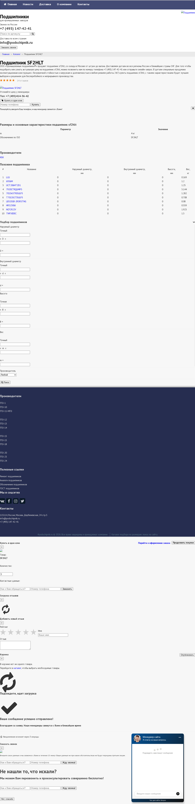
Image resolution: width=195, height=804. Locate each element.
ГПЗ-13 (3, 423)
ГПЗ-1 (3, 403)
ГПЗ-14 (3, 427)
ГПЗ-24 (3, 460)
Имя (40, 630)
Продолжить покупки (183, 543)
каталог (17, 668)
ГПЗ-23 (3, 456)
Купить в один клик (13, 100)
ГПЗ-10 (3, 407)
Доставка (45, 4)
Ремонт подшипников (10, 476)
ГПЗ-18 (3, 444)
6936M (9, 181)
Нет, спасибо (7, 799)
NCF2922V (11, 209)
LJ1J (8, 177)
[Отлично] (34, 632)
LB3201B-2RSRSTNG (16, 201)
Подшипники (14, 16)
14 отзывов (23, 80)
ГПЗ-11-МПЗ (6, 411)
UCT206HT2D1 (13, 185)
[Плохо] (4, 632)
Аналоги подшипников (11, 480)
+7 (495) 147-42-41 (16, 28)
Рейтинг (4, 626)
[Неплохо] (11, 632)
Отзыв (3, 638)
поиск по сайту (150, 534)
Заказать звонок (8, 47)
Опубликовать (187, 655)
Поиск (6, 382)
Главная (12, 4)
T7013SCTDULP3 (14, 197)
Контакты (83, 4)
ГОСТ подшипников (9, 488)
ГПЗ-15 (3, 436)
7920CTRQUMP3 (14, 189)
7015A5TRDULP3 (14, 193)
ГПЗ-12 (3, 419)
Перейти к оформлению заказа (154, 543)
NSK (2, 157)
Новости (28, 4)
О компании (64, 4)
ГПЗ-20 (3, 452)
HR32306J (11, 205)
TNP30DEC (11, 213)
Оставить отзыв (39, 80)
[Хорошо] (26, 632)
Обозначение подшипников (13, 484)
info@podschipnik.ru (16, 42)
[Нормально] (19, 632)
